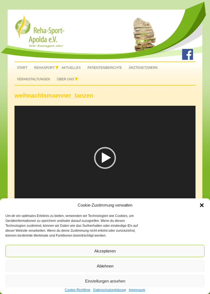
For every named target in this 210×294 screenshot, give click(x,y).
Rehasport (44, 68)
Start (22, 68)
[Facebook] (188, 58)
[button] (202, 205)
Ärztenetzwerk (143, 68)
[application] (104, 158)
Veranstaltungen (33, 79)
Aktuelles (71, 68)
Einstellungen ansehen (105, 281)
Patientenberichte (105, 68)
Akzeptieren (105, 251)
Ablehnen (105, 266)
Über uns (65, 79)
